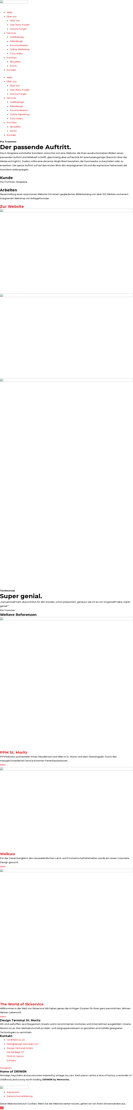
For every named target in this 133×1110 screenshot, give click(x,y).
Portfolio (12, 57)
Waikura (7, 854)
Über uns (12, 16)
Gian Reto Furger (20, 24)
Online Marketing (19, 49)
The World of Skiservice (22, 1004)
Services (11, 33)
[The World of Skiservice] (66, 935)
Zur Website (12, 206)
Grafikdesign (17, 37)
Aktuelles (15, 61)
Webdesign (16, 41)
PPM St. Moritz (13, 752)
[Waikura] (66, 809)
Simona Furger (18, 29)
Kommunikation (19, 45)
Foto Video (16, 53)
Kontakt (11, 70)
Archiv (13, 66)
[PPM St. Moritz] (66, 683)
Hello (9, 12)
